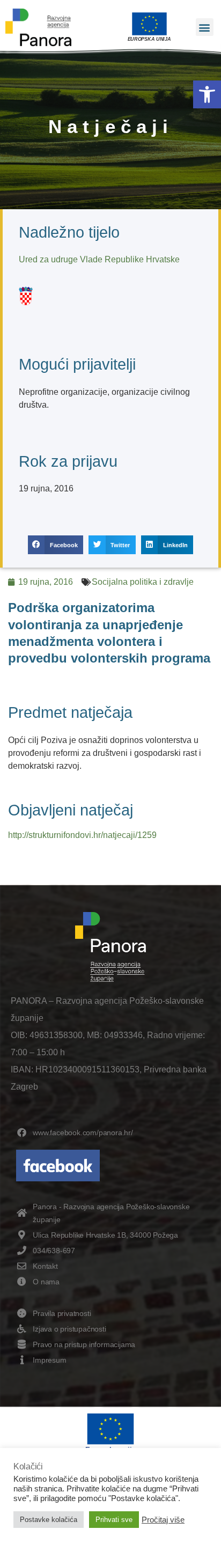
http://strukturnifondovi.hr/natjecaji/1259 (82, 835)
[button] (207, 94)
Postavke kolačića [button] (48, 1520)
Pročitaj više (163, 1520)
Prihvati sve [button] (113, 1520)
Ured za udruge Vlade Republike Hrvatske (99, 259)
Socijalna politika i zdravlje (143, 581)
